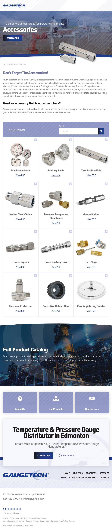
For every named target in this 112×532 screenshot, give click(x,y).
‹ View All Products (16, 129)
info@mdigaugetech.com (32, 498)
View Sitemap (42, 518)
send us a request (61, 360)
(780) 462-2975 (10, 498)
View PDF (20, 175)
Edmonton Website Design (12, 525)
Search (61, 126)
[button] (107, 5)
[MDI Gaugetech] (14, 5)
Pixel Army (28, 525)
